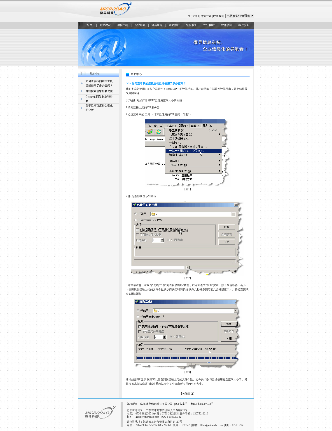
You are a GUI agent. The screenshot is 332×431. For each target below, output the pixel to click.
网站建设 (105, 25)
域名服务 (157, 25)
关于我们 (193, 16)
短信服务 (191, 25)
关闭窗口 (187, 393)
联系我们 (218, 16)
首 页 (89, 25)
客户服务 (243, 25)
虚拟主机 (122, 25)
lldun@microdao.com (211, 425)
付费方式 (206, 16)
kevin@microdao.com (147, 416)
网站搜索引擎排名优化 (99, 91)
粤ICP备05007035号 (202, 403)
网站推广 (174, 25)
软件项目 (226, 25)
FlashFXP (171, 88)
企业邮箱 (139, 25)
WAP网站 (209, 25)
